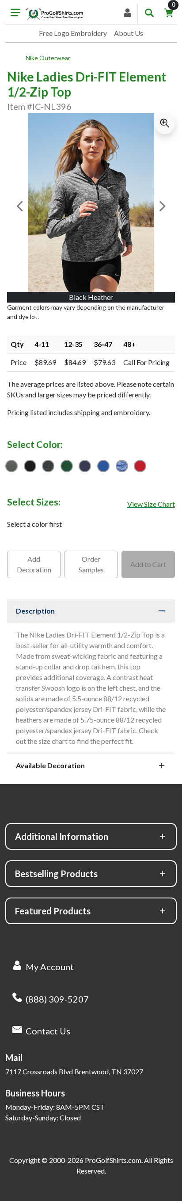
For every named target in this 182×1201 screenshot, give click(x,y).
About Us (128, 33)
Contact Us (48, 1031)
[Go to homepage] (54, 13)
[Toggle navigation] (15, 13)
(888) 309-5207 (57, 999)
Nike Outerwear (48, 58)
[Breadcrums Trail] (16, 58)
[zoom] (165, 123)
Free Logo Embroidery (73, 33)
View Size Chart (151, 504)
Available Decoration (50, 765)
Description (35, 610)
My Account (50, 966)
